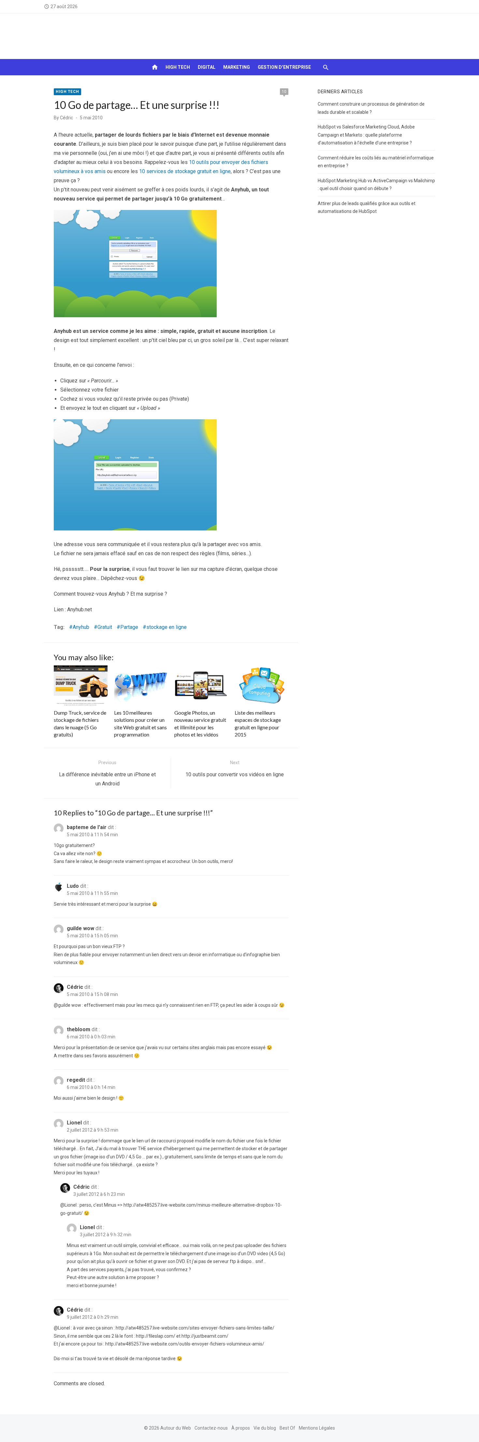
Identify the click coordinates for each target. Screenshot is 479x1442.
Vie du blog (265, 1428)
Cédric (66, 117)
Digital (206, 67)
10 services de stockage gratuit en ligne (185, 171)
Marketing (236, 67)
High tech (178, 67)
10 (284, 91)
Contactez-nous (211, 1428)
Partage (129, 627)
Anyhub (81, 627)
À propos (240, 1428)
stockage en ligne (166, 627)
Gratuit (104, 627)
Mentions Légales (317, 1428)
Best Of (287, 1428)
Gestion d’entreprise (284, 67)
